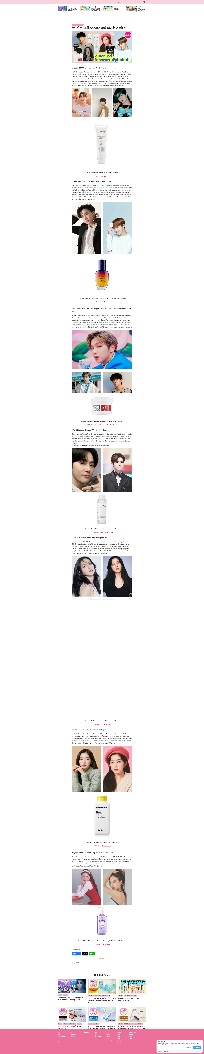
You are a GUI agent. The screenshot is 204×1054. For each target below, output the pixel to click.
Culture (123, 2)
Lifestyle (111, 2)
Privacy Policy (180, 1044)
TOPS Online (108, 424)
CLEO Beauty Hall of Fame (100, 995)
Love (92, 2)
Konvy (106, 302)
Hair (109, 995)
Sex (59, 1034)
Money (108, 1038)
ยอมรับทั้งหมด (197, 1047)
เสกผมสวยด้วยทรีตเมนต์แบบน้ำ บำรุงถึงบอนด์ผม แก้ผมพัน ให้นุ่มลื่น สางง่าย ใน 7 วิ (95, 8)
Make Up (80, 1023)
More (138, 2)
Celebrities (80, 24)
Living (117, 2)
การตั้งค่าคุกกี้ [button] (188, 1047)
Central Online (99, 424)
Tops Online (106, 944)
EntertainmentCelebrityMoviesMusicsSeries (132, 1036)
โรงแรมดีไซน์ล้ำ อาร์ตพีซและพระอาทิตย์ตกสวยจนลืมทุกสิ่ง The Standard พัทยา (140, 9)
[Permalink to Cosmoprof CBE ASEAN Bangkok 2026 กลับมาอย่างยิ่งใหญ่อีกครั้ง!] (62, 8)
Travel (119, 1042)
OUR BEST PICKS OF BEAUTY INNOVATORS (118, 8)
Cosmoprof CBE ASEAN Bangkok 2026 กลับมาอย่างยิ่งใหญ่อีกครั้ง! (72, 8)
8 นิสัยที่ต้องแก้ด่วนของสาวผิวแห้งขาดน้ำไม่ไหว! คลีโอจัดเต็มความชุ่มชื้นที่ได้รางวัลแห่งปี (101, 1028)
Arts (118, 1034)
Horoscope (120, 1040)
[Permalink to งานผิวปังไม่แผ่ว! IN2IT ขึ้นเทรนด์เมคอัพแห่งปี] (72, 1014)
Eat (96, 1032)
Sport (96, 1034)
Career (108, 1034)
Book (118, 1036)
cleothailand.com (99, 1052)
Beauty (98, 2)
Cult (118, 1038)
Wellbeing (109, 1040)
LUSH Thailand (106, 724)
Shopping (98, 1036)
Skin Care (96, 1023)
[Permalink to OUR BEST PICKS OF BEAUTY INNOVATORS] (108, 8)
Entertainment (131, 2)
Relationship (61, 1036)
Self (59, 1038)
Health (108, 1036)
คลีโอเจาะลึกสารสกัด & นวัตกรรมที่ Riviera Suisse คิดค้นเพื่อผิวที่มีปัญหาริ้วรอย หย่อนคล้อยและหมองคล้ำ (131, 1028)
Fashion (104, 2)
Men (59, 1042)
